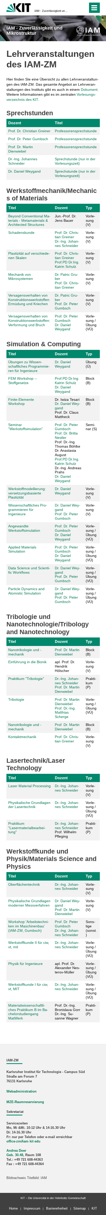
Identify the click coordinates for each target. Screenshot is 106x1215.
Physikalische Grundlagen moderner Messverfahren (29, 903)
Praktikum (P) (91, 683)
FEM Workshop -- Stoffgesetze (22, 380)
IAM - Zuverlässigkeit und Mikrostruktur (51, 10)
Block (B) (90, 380)
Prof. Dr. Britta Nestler (66, 435)
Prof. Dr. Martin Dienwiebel (20, 149)
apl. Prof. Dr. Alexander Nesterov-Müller (67, 968)
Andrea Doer (16, 1150)
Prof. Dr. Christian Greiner (29, 131)
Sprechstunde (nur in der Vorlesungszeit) (75, 161)
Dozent (14, 123)
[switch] (75, 8)
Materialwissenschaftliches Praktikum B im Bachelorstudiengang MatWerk (28, 1011)
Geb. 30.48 (14, 1155)
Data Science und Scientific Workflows (29, 570)
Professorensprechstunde (76, 131)
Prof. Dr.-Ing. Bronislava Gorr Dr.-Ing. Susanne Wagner (67, 1011)
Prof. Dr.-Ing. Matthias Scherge (65, 712)
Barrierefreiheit (57, 1208)
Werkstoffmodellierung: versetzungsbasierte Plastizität (27, 493)
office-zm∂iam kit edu (23, 1141)
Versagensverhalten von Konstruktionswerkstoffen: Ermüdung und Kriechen (29, 299)
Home (13, 1208)
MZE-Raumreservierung (25, 1102)
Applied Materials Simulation (22, 549)
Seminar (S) (91, 427)
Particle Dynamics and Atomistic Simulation (26, 591)
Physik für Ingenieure (25, 964)
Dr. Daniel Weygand (24, 171)
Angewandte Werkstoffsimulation (24, 528)
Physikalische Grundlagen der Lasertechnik (29, 805)
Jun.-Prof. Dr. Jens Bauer (65, 218)
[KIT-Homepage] (18, 7)
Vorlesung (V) (90, 220)
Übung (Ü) (91, 364)
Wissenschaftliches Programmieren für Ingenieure (27, 509)
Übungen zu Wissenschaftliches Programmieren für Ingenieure (29, 366)
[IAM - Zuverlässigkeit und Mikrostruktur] (88, 31)
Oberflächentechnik (24, 884)
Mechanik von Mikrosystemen (20, 276)
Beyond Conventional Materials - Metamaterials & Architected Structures (29, 220)
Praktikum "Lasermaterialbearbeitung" (27, 827)
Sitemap (79, 1208)
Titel (59, 123)
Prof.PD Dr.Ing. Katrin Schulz (67, 264)
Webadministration (21, 1091)
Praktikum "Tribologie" (26, 679)
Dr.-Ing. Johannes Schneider (22, 161)
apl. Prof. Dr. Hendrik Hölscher (65, 666)
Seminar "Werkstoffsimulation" (25, 427)
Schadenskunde (21, 232)
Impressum (32, 1208)
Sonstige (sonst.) (91, 928)
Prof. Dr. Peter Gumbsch (28, 139)
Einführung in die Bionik (27, 662)
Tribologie (16, 699)
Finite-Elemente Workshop (21, 401)
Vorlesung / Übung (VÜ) (91, 322)
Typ (89, 208)
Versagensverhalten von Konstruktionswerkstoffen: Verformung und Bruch (29, 320)
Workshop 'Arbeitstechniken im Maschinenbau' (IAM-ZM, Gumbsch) (28, 926)
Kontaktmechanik (22, 737)
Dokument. (90, 89)
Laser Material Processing (29, 786)
